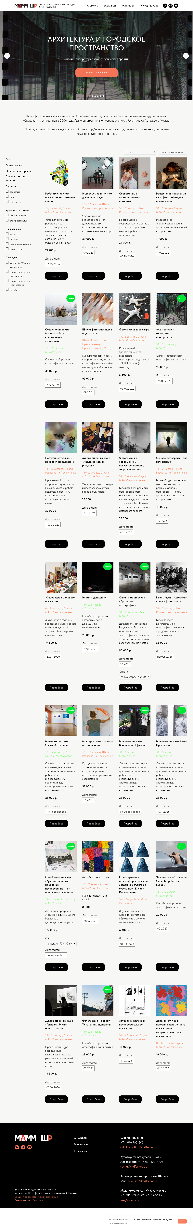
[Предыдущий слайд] (7, 56)
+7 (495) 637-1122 (132, 1195)
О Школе (80, 1137)
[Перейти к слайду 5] (100, 96)
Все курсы (81, 1144)
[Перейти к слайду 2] (92, 96)
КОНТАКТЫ (128, 5)
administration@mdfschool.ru (139, 1147)
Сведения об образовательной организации (36, 1196)
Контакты (80, 1151)
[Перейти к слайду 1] (89, 96)
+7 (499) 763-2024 (132, 1142)
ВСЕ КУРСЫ (110, 5)
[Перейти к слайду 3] (95, 96)
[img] (165, 6)
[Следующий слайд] (186, 56)
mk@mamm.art (130, 1200)
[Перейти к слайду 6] (103, 96)
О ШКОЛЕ (92, 5)
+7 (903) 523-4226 (148, 5)
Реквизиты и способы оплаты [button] (29, 1200)
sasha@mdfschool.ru (133, 1166)
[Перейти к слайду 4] (98, 96)
